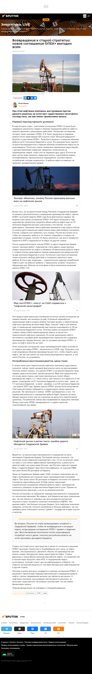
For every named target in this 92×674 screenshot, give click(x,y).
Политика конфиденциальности (35, 642)
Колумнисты (30, 593)
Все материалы (23, 106)
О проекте (5, 642)
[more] (77, 205)
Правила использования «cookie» (13, 645)
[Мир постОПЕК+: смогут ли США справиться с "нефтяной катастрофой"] (46, 285)
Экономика (36, 623)
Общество (24, 623)
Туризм (71, 623)
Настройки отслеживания (10, 648)
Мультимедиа (82, 623)
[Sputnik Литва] (11, 18)
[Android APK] (8, 654)
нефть (45, 593)
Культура (62, 623)
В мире (4, 623)
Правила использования (57, 642)
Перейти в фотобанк (38, 94)
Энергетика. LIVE (18, 593)
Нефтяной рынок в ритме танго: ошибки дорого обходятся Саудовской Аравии (41, 443)
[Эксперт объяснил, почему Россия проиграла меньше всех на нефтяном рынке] (46, 181)
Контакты (20, 642)
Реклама (13, 642)
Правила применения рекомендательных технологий (46, 645)
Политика (13, 623)
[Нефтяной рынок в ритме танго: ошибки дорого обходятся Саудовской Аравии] (46, 424)
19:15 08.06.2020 (18, 51)
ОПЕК (39, 593)
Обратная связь (72, 645)
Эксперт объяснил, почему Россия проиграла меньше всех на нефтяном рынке (44, 200)
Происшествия (49, 623)
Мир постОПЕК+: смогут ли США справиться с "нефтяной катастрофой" (40, 304)
